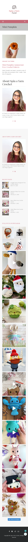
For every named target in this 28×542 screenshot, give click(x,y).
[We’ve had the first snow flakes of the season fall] (14, 505)
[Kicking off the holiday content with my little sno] (14, 481)
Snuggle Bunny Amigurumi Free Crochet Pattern (18, 183)
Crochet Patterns (8, 61)
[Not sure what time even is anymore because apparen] (14, 262)
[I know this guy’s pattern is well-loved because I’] (14, 384)
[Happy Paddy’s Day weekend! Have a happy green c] (14, 311)
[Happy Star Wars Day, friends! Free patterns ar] (14, 238)
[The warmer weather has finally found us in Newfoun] (14, 432)
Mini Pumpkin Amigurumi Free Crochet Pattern (13, 66)
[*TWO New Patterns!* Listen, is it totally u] (14, 287)
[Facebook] (13, 121)
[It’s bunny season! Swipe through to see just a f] (14, 335)
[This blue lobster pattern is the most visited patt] (14, 408)
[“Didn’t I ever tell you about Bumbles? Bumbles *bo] (14, 359)
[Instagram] (15, 121)
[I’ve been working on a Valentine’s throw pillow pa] (14, 456)
